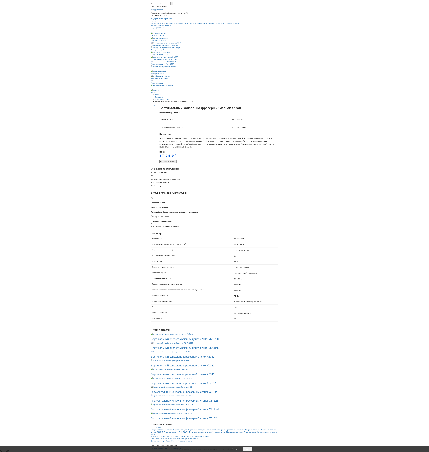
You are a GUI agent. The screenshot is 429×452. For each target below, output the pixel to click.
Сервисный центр (187, 23)
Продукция (168, 18)
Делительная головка (159, 207)
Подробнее (238, 449)
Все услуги (155, 23)
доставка (154, 25)
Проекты (161, 25)
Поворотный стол (158, 202)
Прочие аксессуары (191, 438)
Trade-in (174, 441)
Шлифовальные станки (159, 78)
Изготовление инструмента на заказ (225, 23)
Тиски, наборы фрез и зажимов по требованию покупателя (174, 212)
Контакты (167, 25)
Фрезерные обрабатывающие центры (165, 50)
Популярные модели (158, 40)
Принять (248, 449)
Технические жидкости (175, 438)
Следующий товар (158, 105)
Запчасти (154, 92)
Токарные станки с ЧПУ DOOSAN (163, 64)
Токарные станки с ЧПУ (159, 54)
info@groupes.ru (157, 9)
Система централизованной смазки (165, 226)
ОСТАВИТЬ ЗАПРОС (168, 161)
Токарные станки (157, 83)
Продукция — (160, 97)
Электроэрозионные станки (161, 88)
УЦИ (152, 198)
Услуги (153, 21)
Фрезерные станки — (163, 99)
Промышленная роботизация (170, 23)
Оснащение (155, 438)
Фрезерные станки (157, 73)
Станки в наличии (157, 35)
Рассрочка (181, 441)
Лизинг (168, 441)
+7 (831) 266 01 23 (157, 27)
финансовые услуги (158, 441)
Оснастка (163, 438)
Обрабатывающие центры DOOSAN (164, 59)
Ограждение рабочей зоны (161, 221)
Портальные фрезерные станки (162, 69)
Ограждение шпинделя (160, 216)
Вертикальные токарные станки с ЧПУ (165, 45)
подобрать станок (157, 18)
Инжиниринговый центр (203, 23)
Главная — (159, 94)
